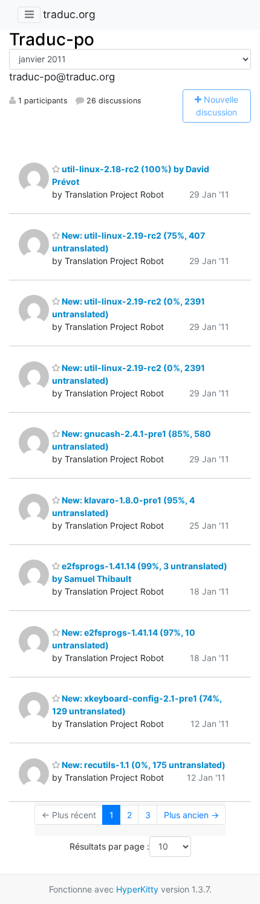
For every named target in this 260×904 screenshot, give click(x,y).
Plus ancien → (191, 815)
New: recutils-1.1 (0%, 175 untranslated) (143, 765)
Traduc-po (51, 39)
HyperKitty (137, 889)
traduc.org (69, 14)
